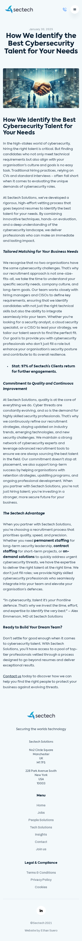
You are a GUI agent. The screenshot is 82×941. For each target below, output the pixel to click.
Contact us (12, 676)
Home (41, 805)
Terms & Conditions (41, 872)
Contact (41, 842)
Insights (41, 834)
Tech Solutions (41, 827)
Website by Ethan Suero (41, 930)
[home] (18, 9)
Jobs (41, 812)
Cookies (41, 887)
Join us (41, 849)
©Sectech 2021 (41, 923)
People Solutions (41, 820)
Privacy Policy (41, 879)
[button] (74, 9)
